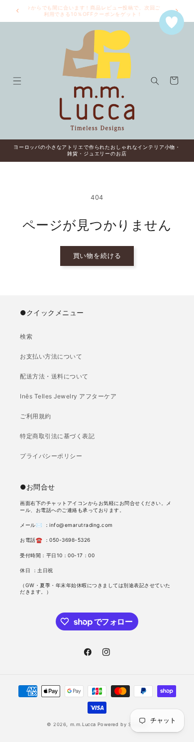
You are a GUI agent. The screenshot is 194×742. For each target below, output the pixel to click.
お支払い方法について (51, 356)
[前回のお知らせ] (17, 11)
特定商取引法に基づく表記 (57, 436)
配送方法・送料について (54, 376)
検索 (26, 336)
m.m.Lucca (83, 724)
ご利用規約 (35, 416)
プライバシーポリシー (51, 456)
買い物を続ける (97, 255)
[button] (16, 80)
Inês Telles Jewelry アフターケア (68, 396)
